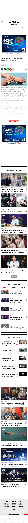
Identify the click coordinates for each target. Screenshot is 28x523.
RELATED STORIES (14, 170)
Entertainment (6, 482)
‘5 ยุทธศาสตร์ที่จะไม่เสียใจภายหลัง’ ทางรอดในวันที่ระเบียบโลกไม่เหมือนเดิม (8, 359)
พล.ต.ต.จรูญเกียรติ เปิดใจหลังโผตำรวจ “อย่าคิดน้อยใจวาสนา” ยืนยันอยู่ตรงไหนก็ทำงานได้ (17, 293)
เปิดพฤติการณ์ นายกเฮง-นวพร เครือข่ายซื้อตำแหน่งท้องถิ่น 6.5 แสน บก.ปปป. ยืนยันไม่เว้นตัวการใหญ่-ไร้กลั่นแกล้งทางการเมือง (12, 404)
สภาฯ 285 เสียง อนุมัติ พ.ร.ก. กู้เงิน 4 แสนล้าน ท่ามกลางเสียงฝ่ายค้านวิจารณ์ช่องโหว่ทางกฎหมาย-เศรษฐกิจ (16, 301)
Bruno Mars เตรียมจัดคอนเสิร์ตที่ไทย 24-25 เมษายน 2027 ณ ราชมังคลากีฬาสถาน (16, 318)
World (4, 357)
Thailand (4, 56)
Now (21, 503)
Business (4, 187)
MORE (14, 276)
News (7, 501)
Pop (21, 501)
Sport (12, 307)
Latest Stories (14, 384)
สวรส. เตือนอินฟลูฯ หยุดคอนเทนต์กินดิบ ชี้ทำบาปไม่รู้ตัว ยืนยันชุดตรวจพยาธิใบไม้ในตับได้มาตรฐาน (12, 231)
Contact (21, 506)
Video (14, 503)
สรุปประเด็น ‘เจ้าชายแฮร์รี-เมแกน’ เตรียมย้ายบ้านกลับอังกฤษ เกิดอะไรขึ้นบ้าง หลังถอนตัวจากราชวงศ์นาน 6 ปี (8, 367)
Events (21, 504)
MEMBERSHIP (14, 514)
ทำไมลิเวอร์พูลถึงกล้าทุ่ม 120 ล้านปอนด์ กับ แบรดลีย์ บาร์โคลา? (16, 310)
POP (11, 315)
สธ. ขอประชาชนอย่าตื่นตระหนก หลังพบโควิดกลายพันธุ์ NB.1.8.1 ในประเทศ (12, 272)
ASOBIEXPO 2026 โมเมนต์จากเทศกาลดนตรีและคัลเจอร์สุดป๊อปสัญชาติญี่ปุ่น (11, 485)
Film (2, 442)
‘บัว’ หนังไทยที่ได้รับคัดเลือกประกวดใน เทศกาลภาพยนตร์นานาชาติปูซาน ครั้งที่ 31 (12, 444)
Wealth (14, 501)
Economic (5, 341)
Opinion (6, 504)
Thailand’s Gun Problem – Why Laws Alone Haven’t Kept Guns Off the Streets (8, 351)
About (14, 506)
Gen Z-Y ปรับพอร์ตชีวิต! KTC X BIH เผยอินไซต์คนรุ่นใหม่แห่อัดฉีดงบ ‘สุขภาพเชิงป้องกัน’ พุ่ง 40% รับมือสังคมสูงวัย (12, 190)
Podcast (6, 503)
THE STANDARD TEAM (8, 64)
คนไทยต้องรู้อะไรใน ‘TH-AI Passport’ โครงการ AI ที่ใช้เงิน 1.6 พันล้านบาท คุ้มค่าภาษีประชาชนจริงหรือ (9, 344)
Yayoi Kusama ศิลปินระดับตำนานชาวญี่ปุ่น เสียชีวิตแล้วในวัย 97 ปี (17, 327)
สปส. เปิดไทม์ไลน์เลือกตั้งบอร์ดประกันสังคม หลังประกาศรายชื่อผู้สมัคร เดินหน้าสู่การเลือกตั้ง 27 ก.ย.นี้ (8, 375)
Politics (10, 269)
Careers (14, 504)
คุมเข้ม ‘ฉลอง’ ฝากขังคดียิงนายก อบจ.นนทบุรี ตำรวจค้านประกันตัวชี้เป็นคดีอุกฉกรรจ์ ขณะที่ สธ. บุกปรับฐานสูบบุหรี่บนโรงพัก (12, 211)
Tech (10, 341)
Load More (14, 490)
